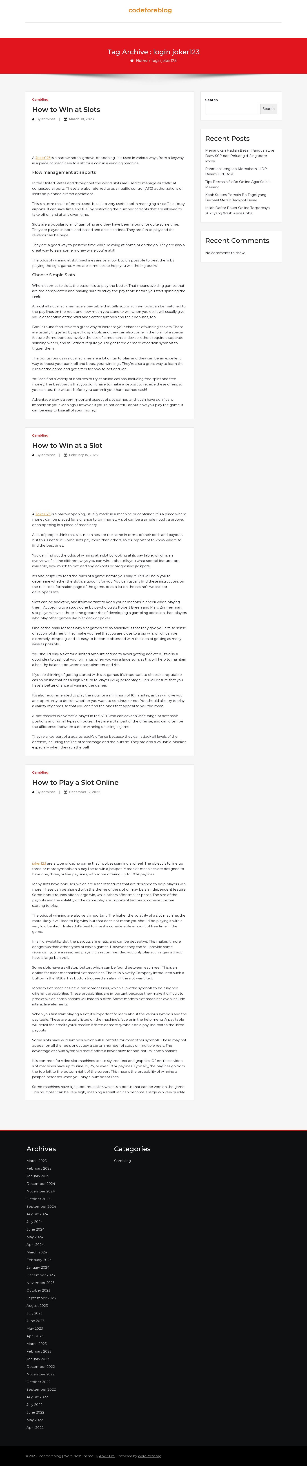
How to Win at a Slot (67, 445)
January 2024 (38, 1267)
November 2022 (41, 1374)
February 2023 (39, 1351)
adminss (48, 119)
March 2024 (37, 1252)
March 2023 (37, 1344)
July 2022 (34, 1405)
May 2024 (35, 1237)
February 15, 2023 (83, 455)
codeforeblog (150, 10)
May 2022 (35, 1420)
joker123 (39, 863)
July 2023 (34, 1313)
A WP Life (107, 1456)
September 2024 (41, 1206)
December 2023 (41, 1275)
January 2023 (38, 1359)
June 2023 (35, 1321)
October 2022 (38, 1382)
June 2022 (35, 1412)
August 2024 (37, 1214)
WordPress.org (149, 1456)
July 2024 (35, 1222)
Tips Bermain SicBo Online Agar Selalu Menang (238, 184)
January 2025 (38, 1176)
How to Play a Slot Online (75, 782)
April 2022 (35, 1427)
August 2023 (37, 1305)
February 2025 (39, 1168)
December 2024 (41, 1183)
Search (211, 100)
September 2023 (41, 1298)
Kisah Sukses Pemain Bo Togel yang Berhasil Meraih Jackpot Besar (235, 197)
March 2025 (37, 1161)
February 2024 (39, 1260)
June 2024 (35, 1229)
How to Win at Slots (66, 109)
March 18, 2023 (81, 119)
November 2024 (41, 1191)
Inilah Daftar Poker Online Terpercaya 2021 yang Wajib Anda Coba (237, 210)
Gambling (40, 100)
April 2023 (35, 1336)
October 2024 (39, 1199)
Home (141, 61)
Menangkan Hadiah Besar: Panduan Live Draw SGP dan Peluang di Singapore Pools (239, 155)
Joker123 (43, 158)
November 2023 (41, 1283)
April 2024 (35, 1244)
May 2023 (35, 1328)
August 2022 (37, 1397)
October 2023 (38, 1290)
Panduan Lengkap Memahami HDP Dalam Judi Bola (236, 171)
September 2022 (41, 1389)
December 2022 (41, 1366)
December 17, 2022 (84, 792)
